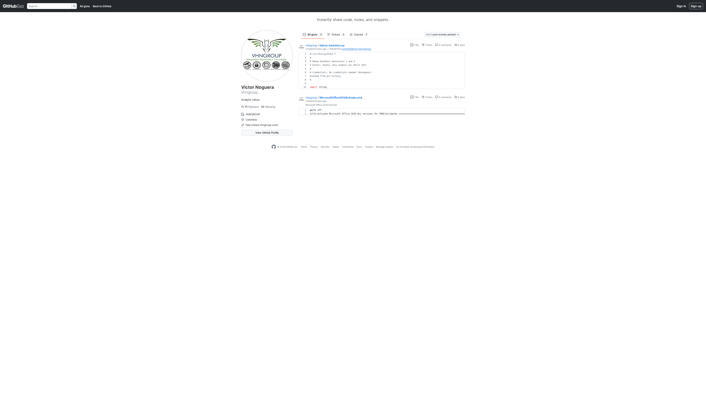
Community (348, 146)
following (268, 106)
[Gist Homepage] (13, 6)
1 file (416, 45)
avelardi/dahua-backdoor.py (356, 48)
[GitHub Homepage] (274, 146)
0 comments (444, 45)
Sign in (681, 6)
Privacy (314, 146)
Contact (369, 146)
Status (335, 146)
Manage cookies (384, 146)
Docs (359, 146)
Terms (304, 146)
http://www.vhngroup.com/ (262, 124)
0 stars (461, 45)
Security (325, 146)
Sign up (696, 6)
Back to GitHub (102, 6)
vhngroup (311, 45)
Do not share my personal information (415, 146)
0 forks (428, 45)
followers (252, 106)
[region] (382, 70)
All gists (85, 6)
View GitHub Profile (267, 132)
